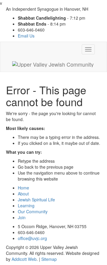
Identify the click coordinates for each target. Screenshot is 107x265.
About (23, 194)
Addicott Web (24, 259)
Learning (26, 205)
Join (22, 217)
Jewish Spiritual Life (36, 200)
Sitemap (49, 259)
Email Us (26, 36)
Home (23, 188)
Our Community (33, 211)
